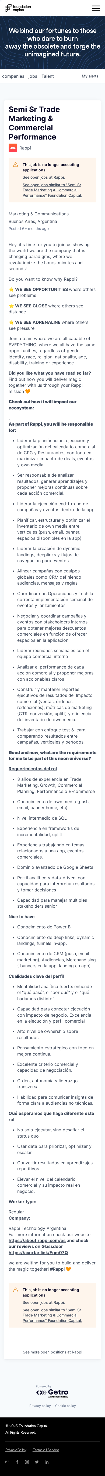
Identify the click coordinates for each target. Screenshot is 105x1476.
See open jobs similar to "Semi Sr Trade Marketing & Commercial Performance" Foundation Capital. (52, 190)
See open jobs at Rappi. (44, 177)
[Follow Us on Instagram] (27, 1462)
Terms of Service (46, 1450)
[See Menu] (96, 9)
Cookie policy (65, 1406)
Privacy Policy (15, 1450)
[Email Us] (7, 1462)
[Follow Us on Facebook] (17, 1462)
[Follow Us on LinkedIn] (46, 1462)
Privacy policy (40, 1406)
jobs (33, 76)
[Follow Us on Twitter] (36, 1462)
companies (13, 76)
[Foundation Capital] (18, 8)
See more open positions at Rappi (52, 1352)
